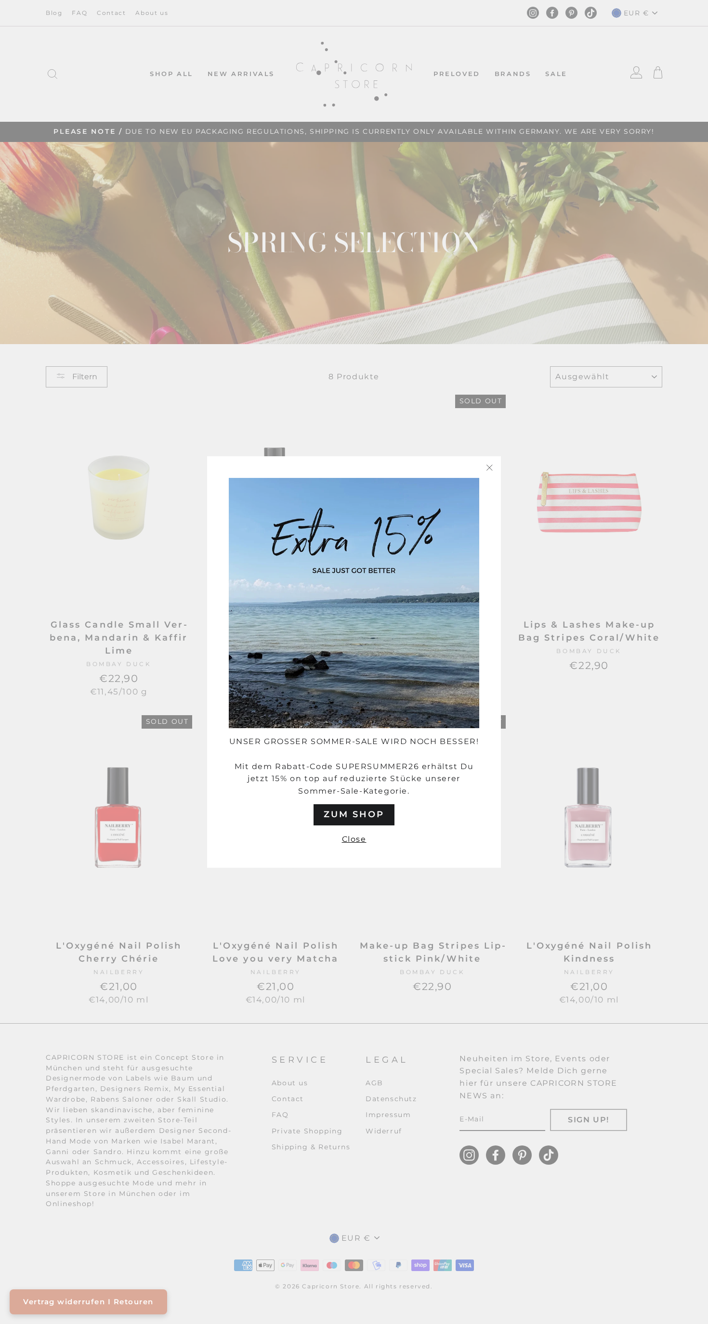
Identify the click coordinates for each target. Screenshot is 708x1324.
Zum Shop (354, 814)
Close (354, 839)
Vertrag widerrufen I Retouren (88, 1301)
